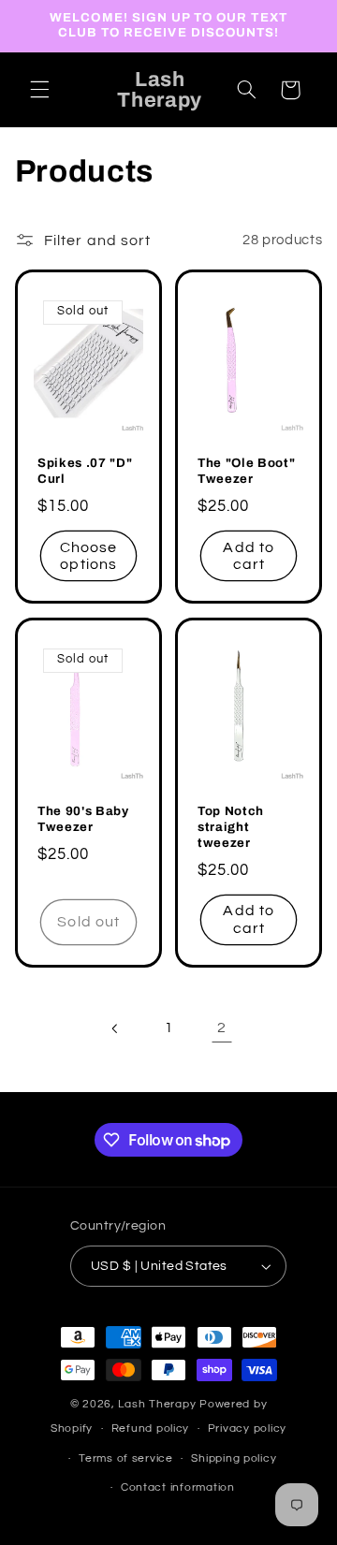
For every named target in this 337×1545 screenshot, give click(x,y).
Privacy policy (247, 1428)
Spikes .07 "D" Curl (84, 472)
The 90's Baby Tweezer (83, 819)
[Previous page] (115, 1028)
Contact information (178, 1487)
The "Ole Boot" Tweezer (246, 472)
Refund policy (150, 1428)
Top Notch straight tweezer (231, 827)
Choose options (88, 556)
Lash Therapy (158, 1404)
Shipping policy (233, 1458)
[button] (39, 89)
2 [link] (222, 1027)
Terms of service (126, 1458)
